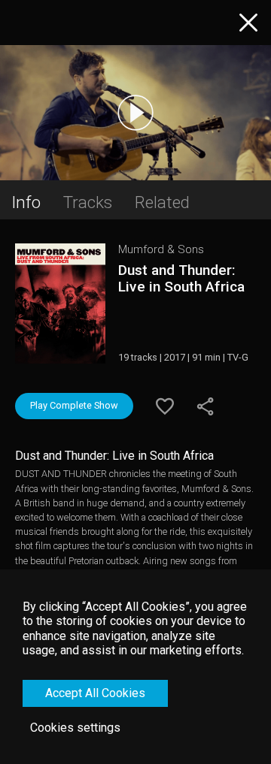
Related (162, 202)
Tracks (87, 202)
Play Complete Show (74, 405)
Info (26, 202)
